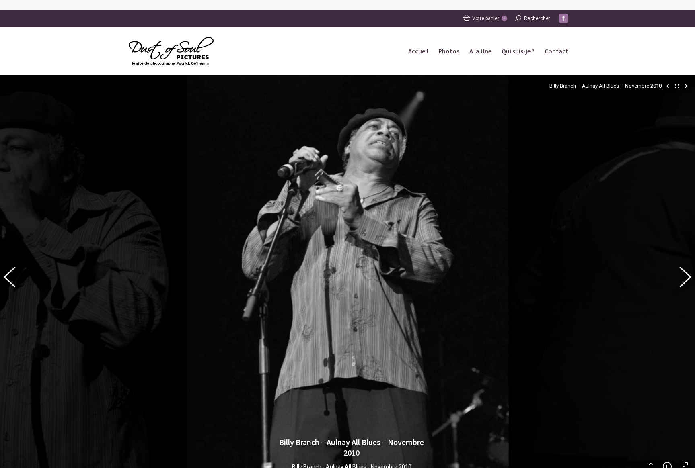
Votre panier (488, 18)
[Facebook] (563, 18)
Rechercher (537, 18)
